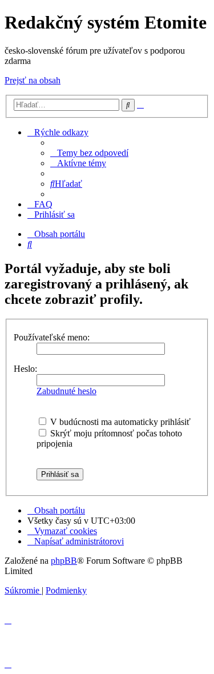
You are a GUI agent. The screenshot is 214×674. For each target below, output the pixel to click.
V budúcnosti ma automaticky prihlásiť (119, 422)
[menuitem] (89, 153)
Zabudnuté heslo (66, 391)
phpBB (64, 560)
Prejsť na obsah (32, 80)
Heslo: (25, 369)
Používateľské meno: (52, 337)
